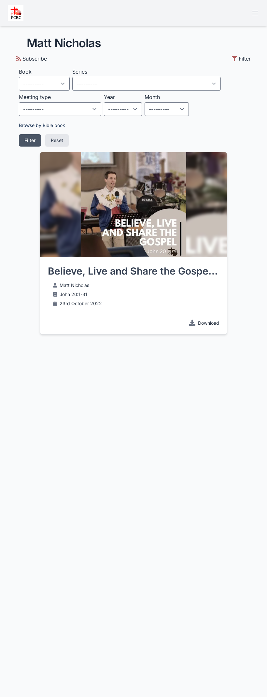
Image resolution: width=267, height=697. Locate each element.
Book (25, 71)
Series (79, 71)
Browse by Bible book (42, 125)
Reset (57, 140)
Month (152, 97)
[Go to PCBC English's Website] (15, 13)
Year (109, 97)
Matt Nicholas (74, 285)
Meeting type (35, 97)
